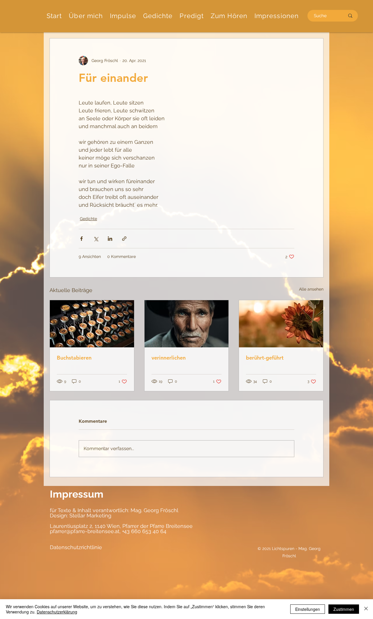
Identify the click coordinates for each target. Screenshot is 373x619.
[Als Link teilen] (124, 238)
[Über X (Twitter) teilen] (95, 238)
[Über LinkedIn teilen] (110, 238)
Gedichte (88, 218)
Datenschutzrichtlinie (76, 547)
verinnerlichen (169, 357)
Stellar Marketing (89, 515)
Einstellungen (307, 609)
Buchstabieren (74, 357)
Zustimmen (343, 609)
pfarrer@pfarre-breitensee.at (84, 531)
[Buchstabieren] (92, 323)
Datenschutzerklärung (57, 612)
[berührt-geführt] (281, 323)
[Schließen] (366, 609)
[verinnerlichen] (187, 323)
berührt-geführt (265, 357)
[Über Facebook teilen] (81, 238)
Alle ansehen (311, 289)
